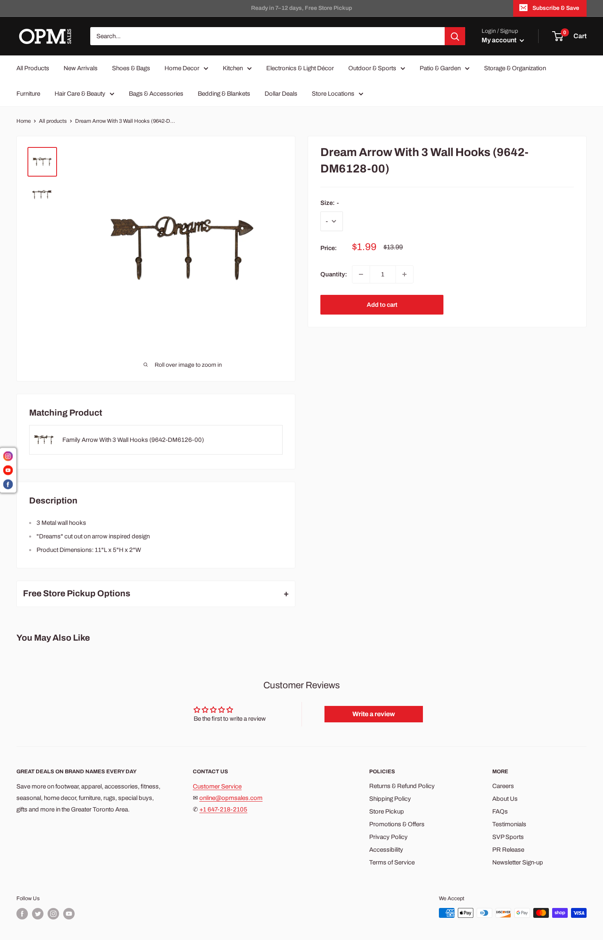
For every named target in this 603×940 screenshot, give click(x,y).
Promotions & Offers (397, 824)
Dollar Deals (281, 93)
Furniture (28, 93)
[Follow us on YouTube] (69, 913)
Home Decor (181, 68)
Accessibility (386, 849)
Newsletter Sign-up (517, 862)
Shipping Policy (390, 798)
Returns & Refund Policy (402, 786)
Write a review (373, 713)
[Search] (455, 36)
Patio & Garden (440, 68)
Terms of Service (392, 862)
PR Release (508, 849)
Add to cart (382, 304)
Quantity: (333, 274)
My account (500, 40)
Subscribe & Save (555, 8)
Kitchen (233, 68)
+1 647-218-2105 (223, 809)
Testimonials (509, 824)
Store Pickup (386, 811)
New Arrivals (81, 68)
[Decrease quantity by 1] (361, 274)
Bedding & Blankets (224, 93)
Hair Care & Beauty (80, 93)
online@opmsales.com (231, 798)
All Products (32, 68)
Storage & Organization (515, 68)
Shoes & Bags (131, 68)
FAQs (500, 811)
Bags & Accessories (156, 93)
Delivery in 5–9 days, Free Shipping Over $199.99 (301, 8)
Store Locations (333, 93)
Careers (503, 786)
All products (53, 121)
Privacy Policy (388, 837)
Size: (329, 203)
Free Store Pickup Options (76, 593)
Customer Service (217, 786)
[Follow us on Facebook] (22, 913)
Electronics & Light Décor (300, 68)
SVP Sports (508, 837)
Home (23, 121)
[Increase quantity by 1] (404, 274)
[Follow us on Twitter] (37, 913)
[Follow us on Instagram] (53, 913)
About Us (505, 798)
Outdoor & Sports (372, 68)
